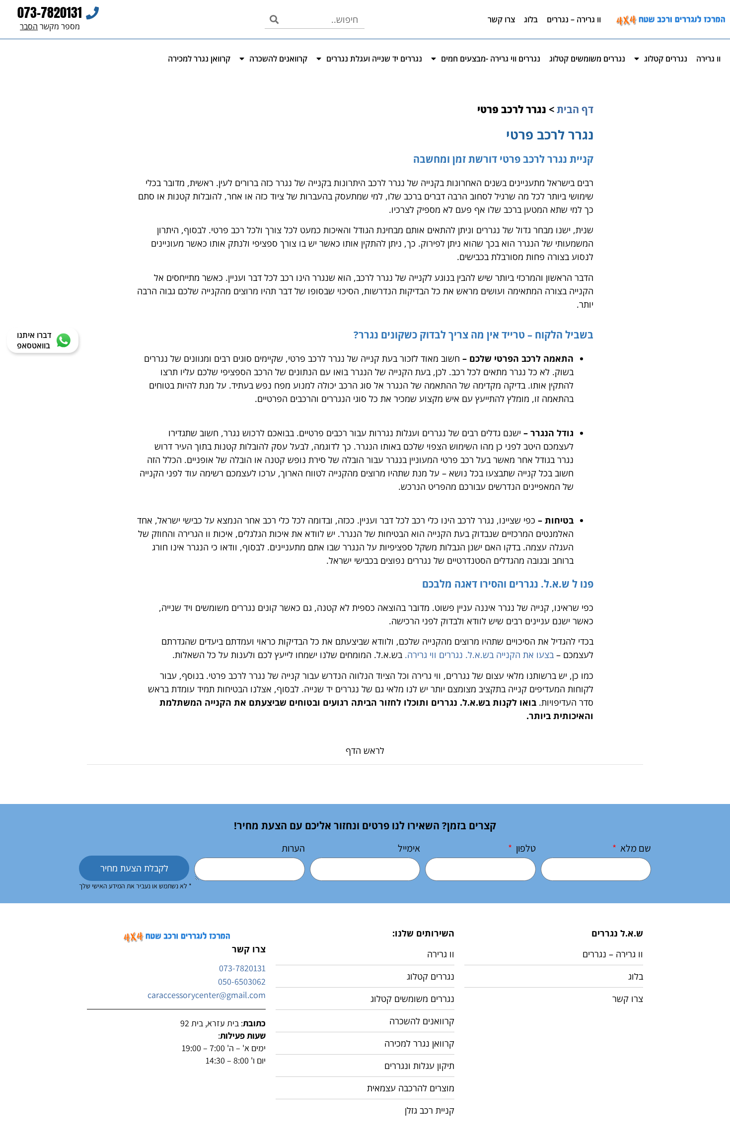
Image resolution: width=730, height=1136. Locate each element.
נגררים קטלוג (665, 58)
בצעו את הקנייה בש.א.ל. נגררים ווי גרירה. (479, 655)
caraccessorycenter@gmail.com (206, 995)
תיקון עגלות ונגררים (419, 1065)
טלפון (525, 849)
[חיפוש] (274, 19)
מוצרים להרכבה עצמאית (410, 1088)
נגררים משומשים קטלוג (587, 58)
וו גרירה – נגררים (574, 19)
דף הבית (575, 109)
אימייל (409, 849)
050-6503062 (242, 981)
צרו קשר (501, 19)
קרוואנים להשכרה (278, 58)
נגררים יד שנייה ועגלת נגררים (374, 58)
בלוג (531, 19)
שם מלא (634, 849)
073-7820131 (242, 968)
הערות (293, 849)
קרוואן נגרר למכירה (199, 58)
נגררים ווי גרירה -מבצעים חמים (490, 58)
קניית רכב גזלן (429, 1110)
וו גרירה (708, 58)
